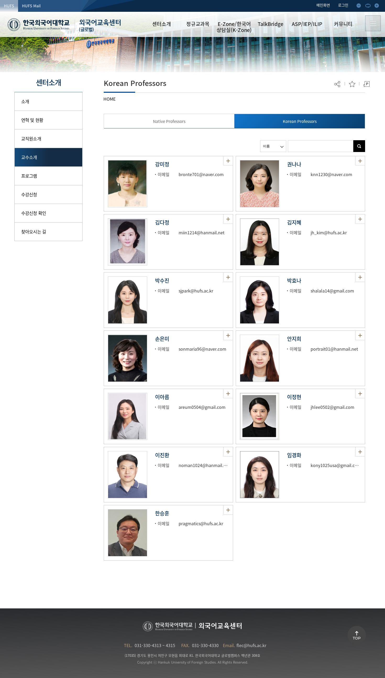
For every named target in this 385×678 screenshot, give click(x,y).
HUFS (9, 6)
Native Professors (169, 121)
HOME (109, 99)
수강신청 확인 (33, 213)
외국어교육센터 (100, 26)
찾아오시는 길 (33, 231)
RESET (369, 6)
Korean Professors (300, 121)
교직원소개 (31, 138)
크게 (378, 6)
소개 (25, 101)
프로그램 (29, 175)
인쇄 (366, 84)
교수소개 (29, 157)
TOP (357, 638)
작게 (360, 6)
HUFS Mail (31, 6)
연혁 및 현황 (32, 120)
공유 (338, 84)
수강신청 (29, 194)
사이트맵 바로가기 (373, 23)
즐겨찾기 (352, 84)
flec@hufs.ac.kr (251, 645)
